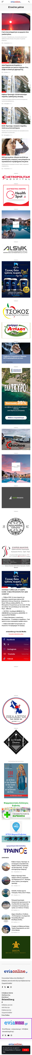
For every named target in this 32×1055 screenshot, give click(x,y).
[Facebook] (16, 639)
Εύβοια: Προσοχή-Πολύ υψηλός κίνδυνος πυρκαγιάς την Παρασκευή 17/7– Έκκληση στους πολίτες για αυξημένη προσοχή (21, 879)
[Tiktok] (16, 659)
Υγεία (3, 29)
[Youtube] (16, 654)
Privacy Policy (9, 1050)
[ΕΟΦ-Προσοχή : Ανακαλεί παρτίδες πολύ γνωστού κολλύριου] (16, 115)
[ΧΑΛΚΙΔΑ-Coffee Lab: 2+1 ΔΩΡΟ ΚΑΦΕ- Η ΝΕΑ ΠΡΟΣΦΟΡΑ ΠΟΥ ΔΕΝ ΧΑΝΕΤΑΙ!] (16, 579)
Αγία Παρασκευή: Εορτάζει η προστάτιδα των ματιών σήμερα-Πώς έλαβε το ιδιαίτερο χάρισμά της (15, 67)
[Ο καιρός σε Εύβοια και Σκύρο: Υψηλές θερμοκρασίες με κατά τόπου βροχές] (6, 929)
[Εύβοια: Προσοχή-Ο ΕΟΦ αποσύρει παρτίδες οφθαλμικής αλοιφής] (16, 84)
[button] (25, 1050)
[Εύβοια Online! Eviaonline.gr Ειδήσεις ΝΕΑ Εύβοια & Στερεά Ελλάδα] (16, 1)
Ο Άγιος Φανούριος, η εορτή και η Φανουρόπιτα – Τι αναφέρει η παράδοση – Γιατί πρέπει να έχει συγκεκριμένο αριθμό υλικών (16, 619)
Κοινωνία (4, 587)
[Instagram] (16, 649)
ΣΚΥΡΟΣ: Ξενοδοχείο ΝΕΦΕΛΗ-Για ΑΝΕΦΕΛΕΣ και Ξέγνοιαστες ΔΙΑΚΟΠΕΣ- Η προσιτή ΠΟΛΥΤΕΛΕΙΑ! (14, 613)
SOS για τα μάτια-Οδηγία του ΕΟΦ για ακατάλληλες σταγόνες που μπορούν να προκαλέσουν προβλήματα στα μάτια (16, 159)
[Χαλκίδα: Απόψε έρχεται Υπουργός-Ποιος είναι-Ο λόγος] (6, 893)
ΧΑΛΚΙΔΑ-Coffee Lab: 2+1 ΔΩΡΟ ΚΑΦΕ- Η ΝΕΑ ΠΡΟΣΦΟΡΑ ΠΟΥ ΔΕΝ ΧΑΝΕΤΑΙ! (15, 592)
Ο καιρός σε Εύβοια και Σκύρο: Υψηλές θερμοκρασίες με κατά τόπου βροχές (20, 928)
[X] (16, 644)
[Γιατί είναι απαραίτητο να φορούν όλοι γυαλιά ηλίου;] (16, 21)
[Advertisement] (16, 680)
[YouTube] (8, 987)
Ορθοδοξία (5, 62)
